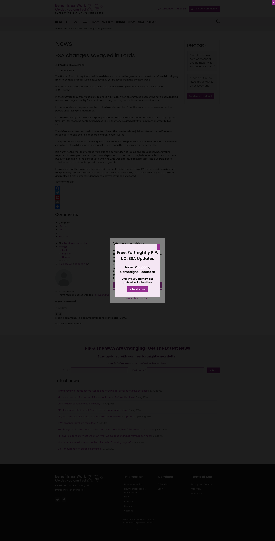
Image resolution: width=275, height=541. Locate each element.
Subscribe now (137, 289)
